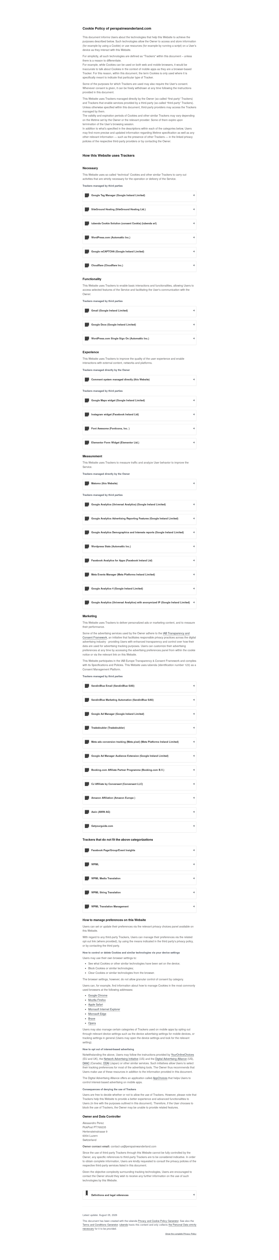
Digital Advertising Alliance (171, 1059)
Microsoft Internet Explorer (104, 1009)
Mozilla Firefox (97, 1000)
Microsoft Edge (97, 1014)
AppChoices (160, 1078)
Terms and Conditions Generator (100, 1224)
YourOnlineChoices (182, 1054)
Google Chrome (97, 995)
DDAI (106, 1063)
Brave (91, 1018)
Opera (92, 1023)
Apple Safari (95, 1004)
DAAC (86, 1063)
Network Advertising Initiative (121, 1059)
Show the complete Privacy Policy (180, 1234)
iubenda (123, 1224)
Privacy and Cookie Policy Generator (158, 1221)
